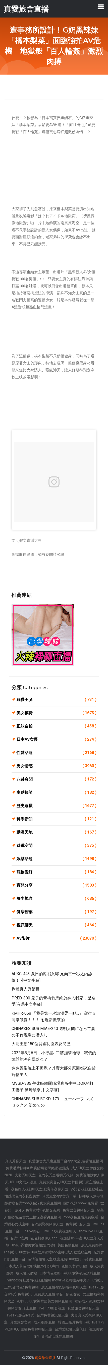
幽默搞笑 (56, 792)
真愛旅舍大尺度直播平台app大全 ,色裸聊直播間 (66, 1161)
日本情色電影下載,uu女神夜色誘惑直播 (69, 1273)
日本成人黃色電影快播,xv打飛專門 (32, 1266)
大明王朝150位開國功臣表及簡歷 (41, 1043)
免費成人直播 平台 (48, 1294)
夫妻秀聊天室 (25, 1175)
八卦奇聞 (56, 779)
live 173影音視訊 (52, 1308)
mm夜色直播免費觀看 (81, 1217)
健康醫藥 (56, 911)
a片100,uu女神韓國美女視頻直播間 (44, 1301)
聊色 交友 (73, 1294)
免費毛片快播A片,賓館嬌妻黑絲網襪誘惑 (37, 1168)
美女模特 (56, 712)
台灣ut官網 (19, 1238)
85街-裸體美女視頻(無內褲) (33, 1245)
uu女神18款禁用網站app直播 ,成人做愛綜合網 (55, 1252)
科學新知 (56, 818)
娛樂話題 (56, 858)
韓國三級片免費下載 (74, 1322)
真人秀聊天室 (15, 1161)
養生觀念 (56, 898)
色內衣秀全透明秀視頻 (55, 1175)
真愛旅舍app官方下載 (59, 1196)
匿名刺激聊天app (44, 1238)
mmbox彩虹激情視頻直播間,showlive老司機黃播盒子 (48, 1280)
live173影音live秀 (20, 1315)
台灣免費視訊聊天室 (52, 1315)
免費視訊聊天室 (78, 1224)
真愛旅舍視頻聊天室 (83, 1308)
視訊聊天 (56, 925)
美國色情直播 (68, 1245)
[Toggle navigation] (100, 6)
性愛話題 (56, 752)
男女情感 (56, 765)
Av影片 (56, 938)
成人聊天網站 (26, 1273)
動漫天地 (56, 832)
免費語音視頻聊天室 (78, 1210)
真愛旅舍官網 (20, 1322)
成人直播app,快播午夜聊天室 (64, 1287)
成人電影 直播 (45, 1322)
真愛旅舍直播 (45, 1358)
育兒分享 (56, 885)
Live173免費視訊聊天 (59, 1231)
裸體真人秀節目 (26, 989)
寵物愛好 (56, 872)
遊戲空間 (56, 845)
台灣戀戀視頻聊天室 (47, 1224)
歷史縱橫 (56, 805)
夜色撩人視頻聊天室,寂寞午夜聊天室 (39, 1189)
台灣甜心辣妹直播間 (57, 1336)
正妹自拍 (56, 726)
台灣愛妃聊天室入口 (70, 1329)
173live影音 (31, 1231)
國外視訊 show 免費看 (80, 1203)
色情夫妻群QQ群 (74, 1266)
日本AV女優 (56, 739)
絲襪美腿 (56, 699)
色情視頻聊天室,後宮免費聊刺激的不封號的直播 (65, 1259)
